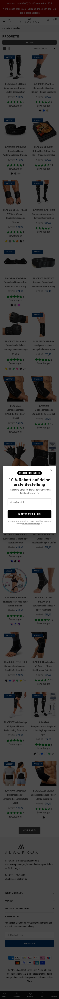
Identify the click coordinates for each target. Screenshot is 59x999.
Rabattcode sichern (29, 514)
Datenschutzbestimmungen (31, 524)
